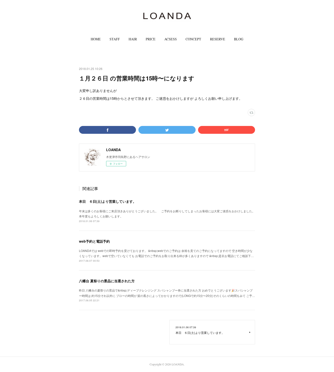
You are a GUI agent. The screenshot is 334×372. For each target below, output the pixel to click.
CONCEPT (193, 39)
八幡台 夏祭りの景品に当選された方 (107, 280)
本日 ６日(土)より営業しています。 (107, 201)
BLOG (238, 39)
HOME (96, 39)
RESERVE (217, 39)
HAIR (133, 39)
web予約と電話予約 (94, 241)
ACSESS (170, 39)
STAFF (115, 39)
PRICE (151, 39)
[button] (96, 39)
